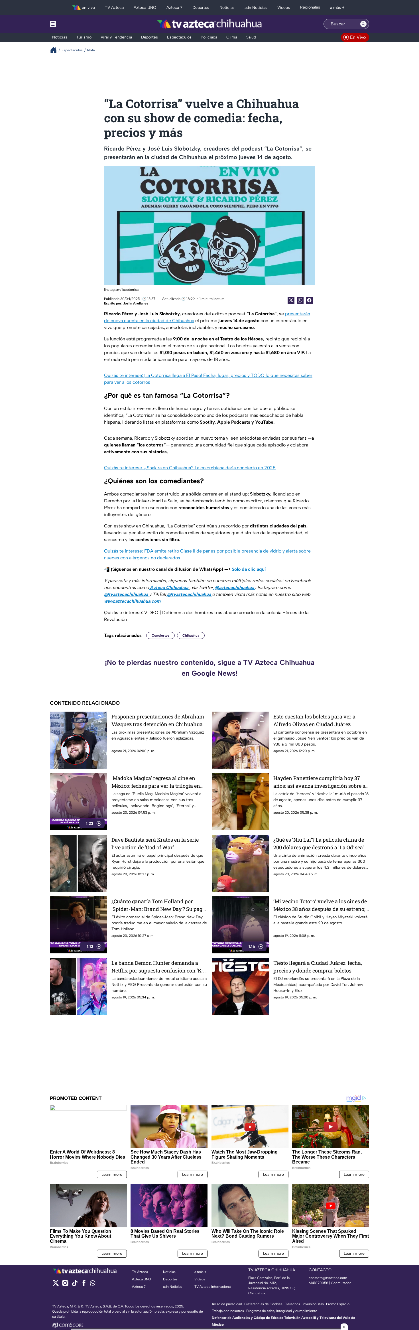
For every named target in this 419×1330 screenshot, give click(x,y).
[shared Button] (300, 300)
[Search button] (363, 24)
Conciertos (160, 635)
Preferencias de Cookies (263, 1304)
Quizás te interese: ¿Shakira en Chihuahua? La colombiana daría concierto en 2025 (190, 467)
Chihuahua (190, 635)
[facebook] (84, 1285)
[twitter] (55, 1285)
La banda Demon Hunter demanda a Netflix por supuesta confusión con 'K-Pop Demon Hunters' (157, 966)
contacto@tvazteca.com (328, 1278)
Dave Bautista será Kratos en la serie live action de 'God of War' (155, 843)
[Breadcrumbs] (56, 50)
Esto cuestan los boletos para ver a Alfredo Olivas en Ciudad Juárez (314, 720)
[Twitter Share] (291, 300)
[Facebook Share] (309, 300)
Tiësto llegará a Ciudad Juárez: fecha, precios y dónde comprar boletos (317, 966)
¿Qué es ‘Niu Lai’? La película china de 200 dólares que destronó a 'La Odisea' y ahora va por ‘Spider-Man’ (320, 843)
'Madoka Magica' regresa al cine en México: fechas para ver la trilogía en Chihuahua (155, 782)
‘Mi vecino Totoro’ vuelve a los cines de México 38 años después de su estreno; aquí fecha (320, 905)
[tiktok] (74, 1285)
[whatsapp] (92, 1284)
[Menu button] (72, 24)
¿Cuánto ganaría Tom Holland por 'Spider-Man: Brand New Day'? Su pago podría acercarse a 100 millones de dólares (158, 905)
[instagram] (65, 1285)
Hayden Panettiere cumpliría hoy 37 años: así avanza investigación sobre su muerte (320, 782)
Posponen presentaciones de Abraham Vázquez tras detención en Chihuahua (157, 720)
